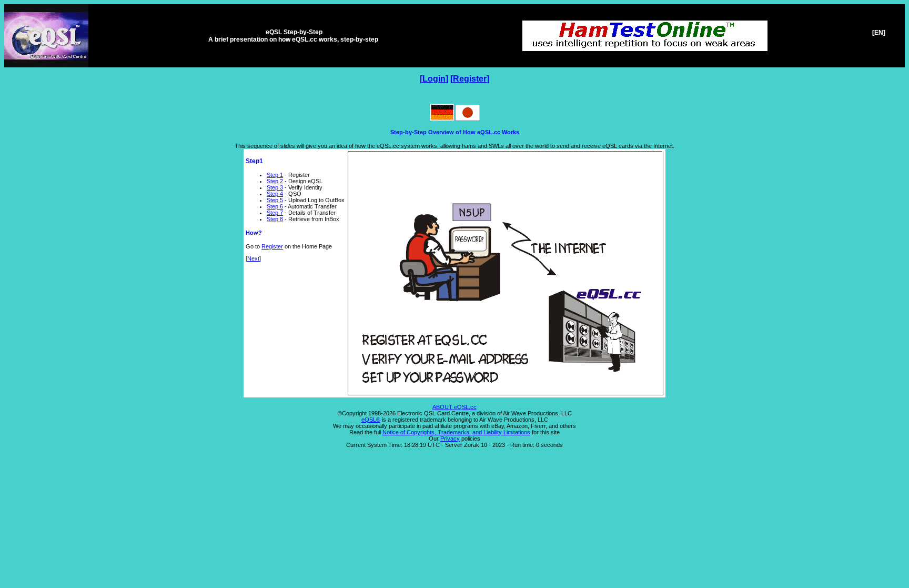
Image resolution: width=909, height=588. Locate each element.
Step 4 (275, 194)
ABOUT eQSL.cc (454, 407)
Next (253, 258)
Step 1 (275, 175)
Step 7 (275, 213)
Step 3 (275, 187)
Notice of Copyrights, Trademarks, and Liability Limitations (456, 432)
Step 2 (275, 181)
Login (434, 78)
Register (470, 78)
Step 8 (275, 219)
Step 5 (275, 200)
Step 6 (275, 206)
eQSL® (370, 419)
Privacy (450, 438)
